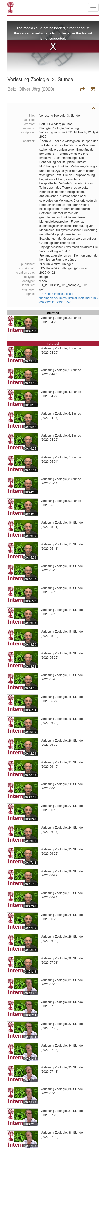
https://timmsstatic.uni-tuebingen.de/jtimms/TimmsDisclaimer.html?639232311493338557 (68, 297)
